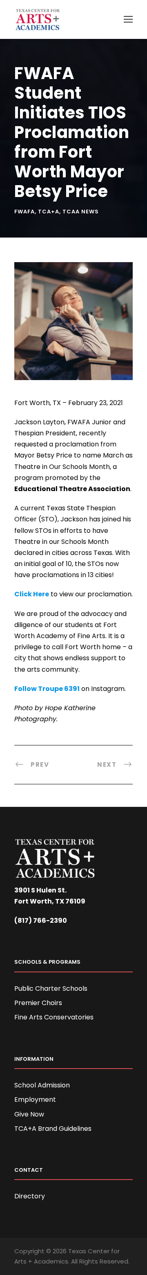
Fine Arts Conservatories (54, 1017)
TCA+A (48, 211)
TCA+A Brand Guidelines (52, 1128)
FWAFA (24, 211)
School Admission (42, 1085)
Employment (35, 1099)
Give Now (29, 1114)
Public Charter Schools (50, 988)
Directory (29, 1196)
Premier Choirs (38, 1003)
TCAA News (80, 211)
